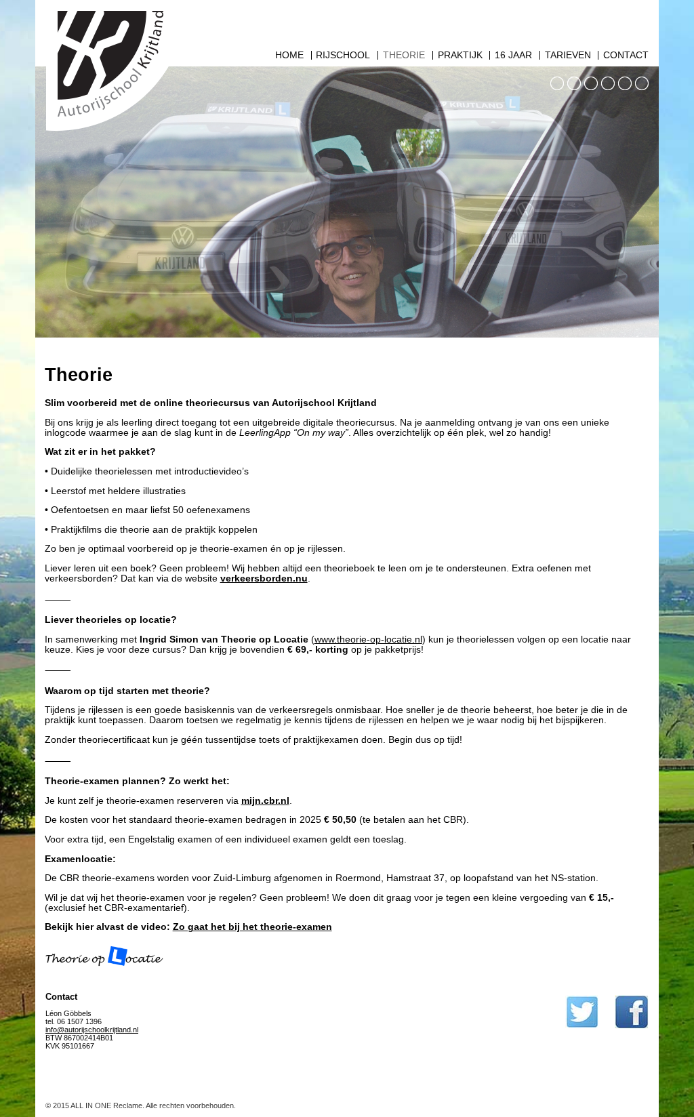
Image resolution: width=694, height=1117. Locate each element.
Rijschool (343, 55)
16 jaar (513, 55)
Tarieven (568, 55)
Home (289, 55)
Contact (626, 55)
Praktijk (460, 55)
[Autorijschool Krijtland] (108, 138)
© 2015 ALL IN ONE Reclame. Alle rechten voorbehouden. (140, 1105)
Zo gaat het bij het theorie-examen (252, 927)
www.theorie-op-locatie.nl (368, 639)
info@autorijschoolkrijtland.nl (91, 1029)
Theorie (404, 55)
